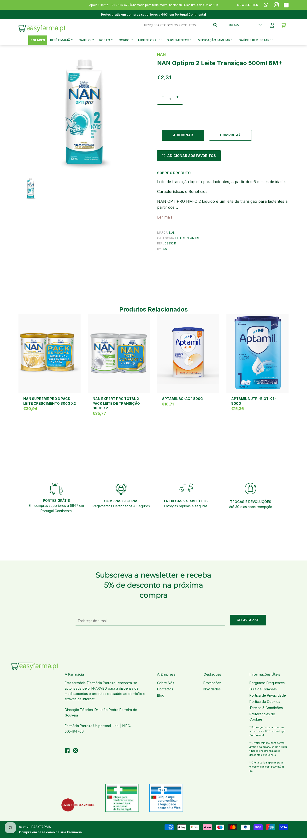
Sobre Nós (165, 683)
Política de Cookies (264, 701)
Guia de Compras (263, 689)
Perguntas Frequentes (267, 683)
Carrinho (283, 25)
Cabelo (85, 40)
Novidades (212, 689)
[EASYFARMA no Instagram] (75, 751)
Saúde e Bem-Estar (254, 40)
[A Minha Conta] (272, 25)
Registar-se (248, 620)
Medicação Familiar (214, 40)
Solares (37, 40)
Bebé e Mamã (60, 40)
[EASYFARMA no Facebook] (67, 751)
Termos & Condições (266, 708)
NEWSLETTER (247, 5)
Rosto (105, 40)
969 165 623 (120, 5)
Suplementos (178, 40)
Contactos (165, 689)
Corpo (124, 40)
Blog (160, 695)
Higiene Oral (148, 40)
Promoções (212, 683)
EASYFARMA (41, 827)
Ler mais (164, 217)
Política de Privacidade (267, 695)
